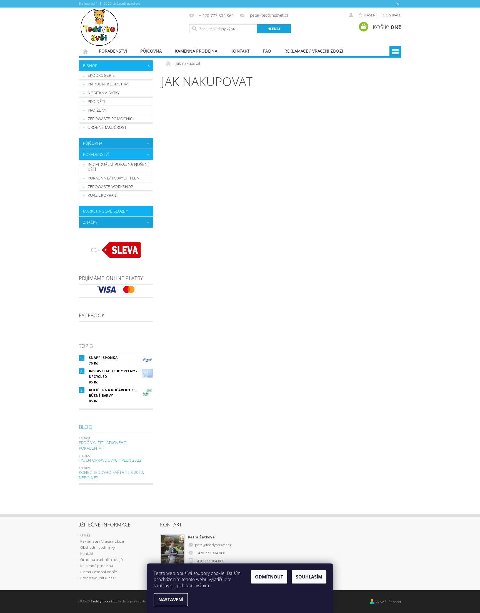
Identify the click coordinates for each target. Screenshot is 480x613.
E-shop (90, 65)
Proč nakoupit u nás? (98, 577)
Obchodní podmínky (97, 547)
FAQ (267, 51)
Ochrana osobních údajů (101, 559)
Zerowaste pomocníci (111, 118)
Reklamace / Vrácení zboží (313, 51)
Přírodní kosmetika (108, 84)
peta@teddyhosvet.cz (213, 544)
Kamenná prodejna (196, 51)
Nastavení (170, 600)
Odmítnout (269, 577)
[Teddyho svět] (99, 27)
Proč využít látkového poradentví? (103, 445)
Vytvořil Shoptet (388, 601)
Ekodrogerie (101, 75)
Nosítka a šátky (104, 92)
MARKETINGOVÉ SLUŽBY (105, 211)
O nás (85, 535)
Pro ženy (97, 110)
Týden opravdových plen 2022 (110, 460)
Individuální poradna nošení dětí (118, 167)
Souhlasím (309, 577)
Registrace (391, 15)
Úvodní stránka (85, 51)
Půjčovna (151, 51)
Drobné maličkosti (108, 127)
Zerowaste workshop (110, 186)
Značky (90, 222)
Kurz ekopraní (103, 195)
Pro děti (96, 101)
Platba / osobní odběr (99, 571)
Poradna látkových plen (113, 178)
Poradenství (113, 51)
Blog (85, 427)
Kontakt (240, 51)
